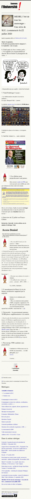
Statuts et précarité (6, 422)
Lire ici (11, 354)
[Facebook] (15, 496)
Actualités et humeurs (7, 390)
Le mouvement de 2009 (7, 429)
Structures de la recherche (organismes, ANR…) (14, 427)
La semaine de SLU (8, 393)
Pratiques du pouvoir (7, 409)
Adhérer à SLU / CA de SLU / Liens (11, 434)
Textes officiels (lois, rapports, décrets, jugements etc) (15, 406)
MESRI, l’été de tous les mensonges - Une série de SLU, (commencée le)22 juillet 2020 (15, 480)
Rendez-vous (6, 395)
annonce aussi (11, 104)
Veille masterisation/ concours (9, 432)
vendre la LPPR (21, 182)
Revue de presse (6, 416)
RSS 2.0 (15, 494)
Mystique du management (8, 411)
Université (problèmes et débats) (10, 424)
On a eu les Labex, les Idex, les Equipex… (12, 484)
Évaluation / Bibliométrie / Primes (10, 414)
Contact (10, 494)
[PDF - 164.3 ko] (15, 367)
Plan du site (4, 494)
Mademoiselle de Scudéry (21, 38)
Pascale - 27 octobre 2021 (8, 455)
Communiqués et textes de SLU (9, 399)
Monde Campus (6, 329)
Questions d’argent (6, 419)
